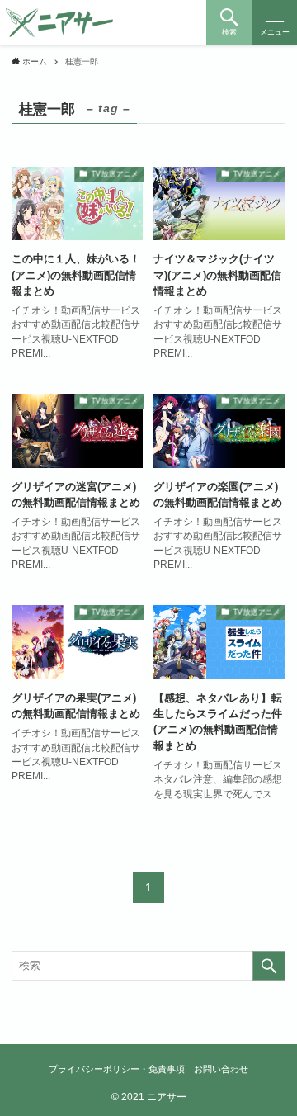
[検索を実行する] (268, 966)
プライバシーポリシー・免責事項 (117, 1069)
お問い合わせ (221, 1069)
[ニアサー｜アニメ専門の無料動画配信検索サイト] (59, 22)
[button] (229, 22)
